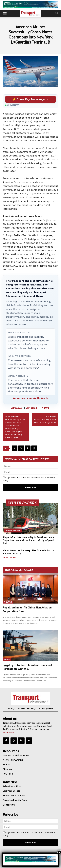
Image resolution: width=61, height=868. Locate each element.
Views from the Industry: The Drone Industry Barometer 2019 (28, 552)
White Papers (13, 530)
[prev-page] (4, 565)
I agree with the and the (29, 479)
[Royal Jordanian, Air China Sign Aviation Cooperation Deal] (30, 588)
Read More (8, 732)
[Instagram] (13, 740)
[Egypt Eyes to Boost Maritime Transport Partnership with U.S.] (30, 645)
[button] (4, 13)
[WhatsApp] (34, 448)
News (45, 407)
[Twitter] (21, 448)
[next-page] (9, 565)
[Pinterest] (27, 448)
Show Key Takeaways (31, 99)
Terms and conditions (30, 477)
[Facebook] (14, 448)
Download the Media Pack (30, 398)
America (31, 407)
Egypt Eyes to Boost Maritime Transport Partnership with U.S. (27, 666)
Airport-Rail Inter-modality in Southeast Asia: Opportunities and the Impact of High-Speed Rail (28, 540)
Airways (16, 407)
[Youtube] (29, 740)
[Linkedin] (21, 740)
